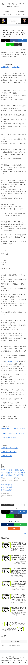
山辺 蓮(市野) (5, 67)
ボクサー (18, 504)
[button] (18, 44)
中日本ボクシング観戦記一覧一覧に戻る (12, 433)
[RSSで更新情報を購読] (14, 528)
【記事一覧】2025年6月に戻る (9, 448)
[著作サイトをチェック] (7, 524)
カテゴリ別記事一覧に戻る (8, 437)
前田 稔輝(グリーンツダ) (12, 361)
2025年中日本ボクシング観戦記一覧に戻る (13, 428)
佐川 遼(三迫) (16, 67)
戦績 (23, 504)
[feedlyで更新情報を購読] (20, 524)
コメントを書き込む (14, 641)
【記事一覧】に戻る (6, 456)
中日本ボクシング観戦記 (8, 504)
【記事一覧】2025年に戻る (8, 452)
